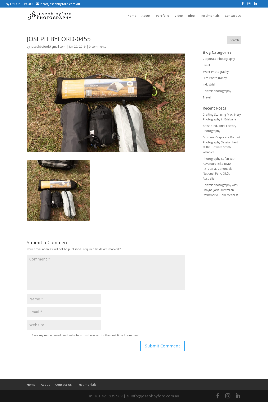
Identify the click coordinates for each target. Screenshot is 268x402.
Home (132, 16)
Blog (191, 16)
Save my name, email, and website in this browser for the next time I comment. (86, 335)
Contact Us (233, 16)
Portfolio (162, 16)
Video (179, 16)
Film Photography (215, 78)
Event (206, 65)
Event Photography (216, 72)
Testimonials (209, 16)
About (146, 16)
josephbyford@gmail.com (48, 46)
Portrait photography (217, 91)
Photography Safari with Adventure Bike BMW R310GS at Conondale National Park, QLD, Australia (219, 168)
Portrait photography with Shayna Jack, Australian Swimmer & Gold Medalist (220, 190)
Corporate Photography (219, 59)
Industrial (209, 84)
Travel (207, 97)
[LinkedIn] (255, 5)
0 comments (97, 46)
